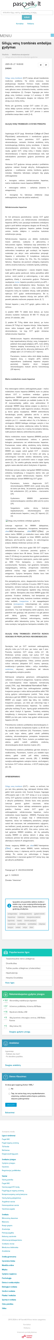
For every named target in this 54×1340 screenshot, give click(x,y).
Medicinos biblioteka (10, 1248)
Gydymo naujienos (9, 1274)
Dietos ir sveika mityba (10, 1283)
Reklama (30, 24)
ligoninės (11, 920)
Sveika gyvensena (9, 1257)
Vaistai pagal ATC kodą (10, 1187)
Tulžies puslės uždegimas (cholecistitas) (23, 968)
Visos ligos (9, 983)
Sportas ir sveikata (9, 1300)
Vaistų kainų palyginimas (11, 1198)
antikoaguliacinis (26, 914)
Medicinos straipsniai (20, 54)
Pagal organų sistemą (10, 1143)
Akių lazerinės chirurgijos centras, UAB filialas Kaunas (27, 1019)
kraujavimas (24, 601)
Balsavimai (10, 1113)
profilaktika (22, 924)
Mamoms (5, 1222)
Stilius (4, 1308)
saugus (10, 927)
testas (17, 282)
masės (19, 920)
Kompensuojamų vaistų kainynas (14, 1194)
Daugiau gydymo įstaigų (19, 1032)
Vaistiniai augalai (8, 1209)
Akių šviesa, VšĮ (15, 1026)
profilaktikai (32, 924)
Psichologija (6, 1278)
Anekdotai (6, 1251)
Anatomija (6, 1229)
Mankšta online (8, 1265)
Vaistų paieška (7, 1180)
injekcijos (21, 917)
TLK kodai (5, 1147)
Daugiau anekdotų (13, 1065)
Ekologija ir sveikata (9, 1287)
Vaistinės (5, 1167)
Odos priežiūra (7, 1304)
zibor (7, 531)
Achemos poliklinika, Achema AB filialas (25, 1007)
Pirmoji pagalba (8, 1233)
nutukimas (9, 669)
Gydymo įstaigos (8, 1163)
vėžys (25, 927)
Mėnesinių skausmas (10, 1218)
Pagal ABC (6, 1139)
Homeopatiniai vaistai (10, 1205)
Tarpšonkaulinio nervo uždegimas (20, 958)
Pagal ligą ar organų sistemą (13, 1191)
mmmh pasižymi (30, 920)
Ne (12, 1089)
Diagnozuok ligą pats (10, 1154)
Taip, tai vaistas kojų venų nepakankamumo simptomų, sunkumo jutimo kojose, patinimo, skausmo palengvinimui (28, 1096)
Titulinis (5, 54)
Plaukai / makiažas (9, 1296)
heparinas (11, 917)
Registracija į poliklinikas (11, 1171)
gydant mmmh (39, 914)
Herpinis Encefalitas (14, 977)
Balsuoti (11, 1105)
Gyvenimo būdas (8, 1261)
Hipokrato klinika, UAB (18, 1012)
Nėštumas (6, 1150)
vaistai (18, 927)
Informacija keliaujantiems (12, 1240)
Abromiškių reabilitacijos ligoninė (23, 1001)
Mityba (4, 1270)
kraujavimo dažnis (33, 917)
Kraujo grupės (7, 1226)
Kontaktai (19, 24)
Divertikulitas (11, 963)
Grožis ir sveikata (8, 1291)
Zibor (8, 848)
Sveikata (5, 1215)
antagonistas (12, 914)
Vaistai (4, 1176)
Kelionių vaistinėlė (9, 1237)
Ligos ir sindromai (8, 1136)
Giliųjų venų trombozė (13, 78)
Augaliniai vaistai (8, 1202)
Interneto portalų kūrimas (27, 1332)
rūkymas (42, 924)
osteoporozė (18, 604)
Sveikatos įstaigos (9, 1160)
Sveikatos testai (8, 1244)
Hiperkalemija (12, 972)
